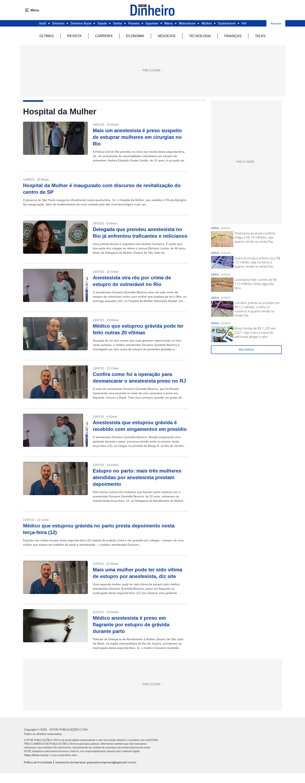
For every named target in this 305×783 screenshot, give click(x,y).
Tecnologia (200, 36)
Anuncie (276, 23)
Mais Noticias (246, 349)
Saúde (102, 23)
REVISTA (74, 36)
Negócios (167, 36)
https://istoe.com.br (37, 755)
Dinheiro (58, 23)
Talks (260, 36)
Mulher (207, 23)
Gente (117, 23)
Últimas (46, 36)
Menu (169, 23)
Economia (135, 36)
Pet (244, 23)
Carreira (104, 36)
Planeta (133, 23)
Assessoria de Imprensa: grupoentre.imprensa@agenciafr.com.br (96, 762)
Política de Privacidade (38, 762)
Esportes (152, 23)
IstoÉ (42, 23)
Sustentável (226, 23)
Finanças (233, 36)
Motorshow (187, 23)
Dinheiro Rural (81, 23)
